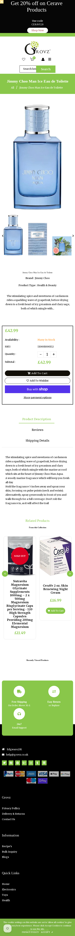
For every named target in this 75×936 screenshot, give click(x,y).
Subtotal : (10, 361)
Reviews (37, 430)
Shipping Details (37, 440)
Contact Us (8, 819)
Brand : (29, 278)
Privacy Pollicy (11, 808)
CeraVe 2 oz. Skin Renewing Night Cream (55, 589)
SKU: (8, 346)
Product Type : (27, 285)
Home (5, 884)
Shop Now (37, 30)
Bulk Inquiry (9, 851)
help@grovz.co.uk (17, 754)
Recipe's (7, 846)
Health (6, 900)
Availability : (12, 339)
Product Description (36, 419)
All (12, 87)
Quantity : (10, 354)
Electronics (9, 889)
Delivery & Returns (13, 813)
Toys (5, 894)
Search (46, 69)
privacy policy (30, 932)
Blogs (5, 857)
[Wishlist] (23, 59)
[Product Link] (23, 573)
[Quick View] (17, 573)
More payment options (37, 397)
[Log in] (43, 59)
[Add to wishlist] (28, 573)
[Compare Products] (11, 573)
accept (47, 932)
